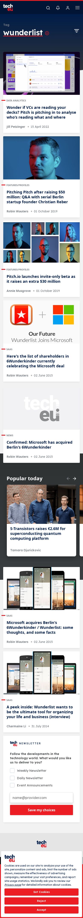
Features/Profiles (17, 185)
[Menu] (77, 8)
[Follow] (47, 33)
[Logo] (10, 7)
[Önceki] (68, 478)
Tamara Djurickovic (25, 550)
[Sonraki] (74, 478)
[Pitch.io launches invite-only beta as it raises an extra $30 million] (41, 242)
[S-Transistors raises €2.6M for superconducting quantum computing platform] (41, 504)
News (9, 435)
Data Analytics (16, 100)
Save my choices (41, 810)
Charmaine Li (16, 726)
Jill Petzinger (16, 127)
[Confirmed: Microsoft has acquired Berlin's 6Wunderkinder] (41, 408)
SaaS (9, 349)
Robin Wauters (17, 211)
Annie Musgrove (19, 291)
